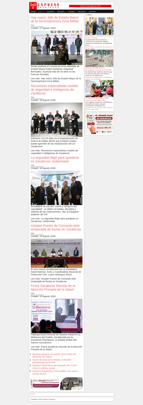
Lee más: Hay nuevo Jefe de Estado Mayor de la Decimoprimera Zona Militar (56, 79)
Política (40, 11)
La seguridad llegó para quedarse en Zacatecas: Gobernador (55, 159)
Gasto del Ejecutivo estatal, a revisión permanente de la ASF (51, 361)
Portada (33, 11)
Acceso (32, 394)
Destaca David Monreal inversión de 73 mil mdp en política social (54, 366)
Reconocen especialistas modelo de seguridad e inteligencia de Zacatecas (54, 89)
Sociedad (71, 11)
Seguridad (50, 11)
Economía (92, 11)
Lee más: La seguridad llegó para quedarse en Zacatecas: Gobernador (54, 220)
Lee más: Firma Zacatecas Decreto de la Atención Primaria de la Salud (56, 348)
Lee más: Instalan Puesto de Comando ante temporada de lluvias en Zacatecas (53, 280)
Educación (60, 11)
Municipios (81, 11)
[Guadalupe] (56, 383)
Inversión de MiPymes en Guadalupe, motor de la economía (99, 78)
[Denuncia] (99, 123)
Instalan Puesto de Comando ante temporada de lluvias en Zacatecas (56, 227)
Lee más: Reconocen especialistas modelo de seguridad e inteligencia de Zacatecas (54, 152)
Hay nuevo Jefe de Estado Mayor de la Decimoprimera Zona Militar (55, 19)
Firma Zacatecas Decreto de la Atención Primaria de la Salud (53, 287)
